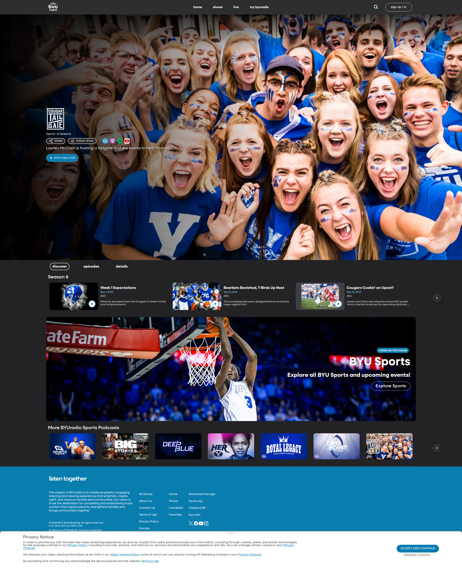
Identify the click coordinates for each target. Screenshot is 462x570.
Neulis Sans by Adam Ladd (69, 526)
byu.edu (195, 514)
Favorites (175, 514)
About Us (145, 501)
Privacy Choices (249, 554)
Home (173, 494)
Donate (144, 528)
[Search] (376, 7)
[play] (92, 303)
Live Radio (176, 508)
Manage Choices (417, 555)
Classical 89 (197, 508)
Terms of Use (148, 514)
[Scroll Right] (436, 297)
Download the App (202, 494)
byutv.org (195, 501)
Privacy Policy (149, 521)
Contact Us (147, 508)
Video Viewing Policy (125, 554)
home (197, 7)
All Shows (145, 494)
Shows (173, 501)
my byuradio (259, 7)
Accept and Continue (418, 548)
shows (218, 7)
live (236, 7)
